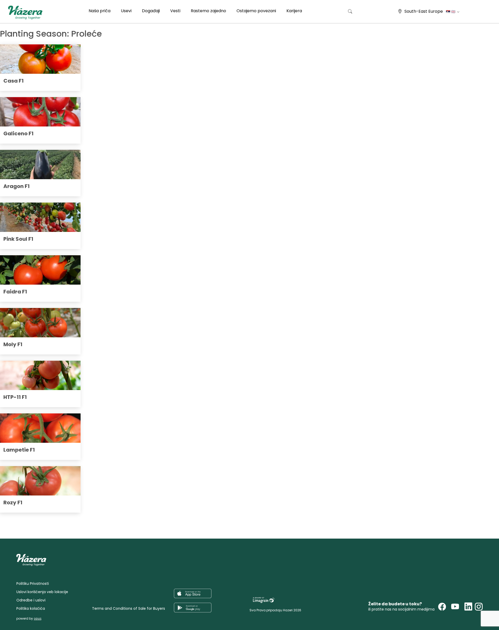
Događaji (151, 11)
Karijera (294, 11)
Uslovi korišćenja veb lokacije (42, 591)
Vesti (175, 11)
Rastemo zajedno (208, 11)
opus (37, 618)
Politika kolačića (30, 608)
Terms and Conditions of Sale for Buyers (128, 608)
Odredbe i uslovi (30, 600)
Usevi (126, 11)
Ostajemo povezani (256, 11)
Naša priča (99, 11)
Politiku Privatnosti (32, 583)
